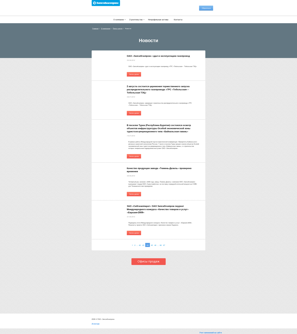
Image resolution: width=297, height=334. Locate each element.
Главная (95, 28)
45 (152, 245)
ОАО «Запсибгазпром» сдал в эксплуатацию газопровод (158, 55)
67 (164, 245)
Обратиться (206, 8)
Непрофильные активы (158, 19)
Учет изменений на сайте (210, 332)
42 (140, 245)
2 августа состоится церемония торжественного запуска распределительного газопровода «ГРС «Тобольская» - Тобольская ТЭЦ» (158, 89)
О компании (118, 19)
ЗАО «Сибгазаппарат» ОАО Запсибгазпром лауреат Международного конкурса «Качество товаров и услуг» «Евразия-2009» (158, 209)
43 (143, 245)
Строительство (136, 19)
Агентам (95, 323)
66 (161, 245)
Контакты (178, 19)
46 (155, 245)
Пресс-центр (117, 28)
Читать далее (134, 74)
